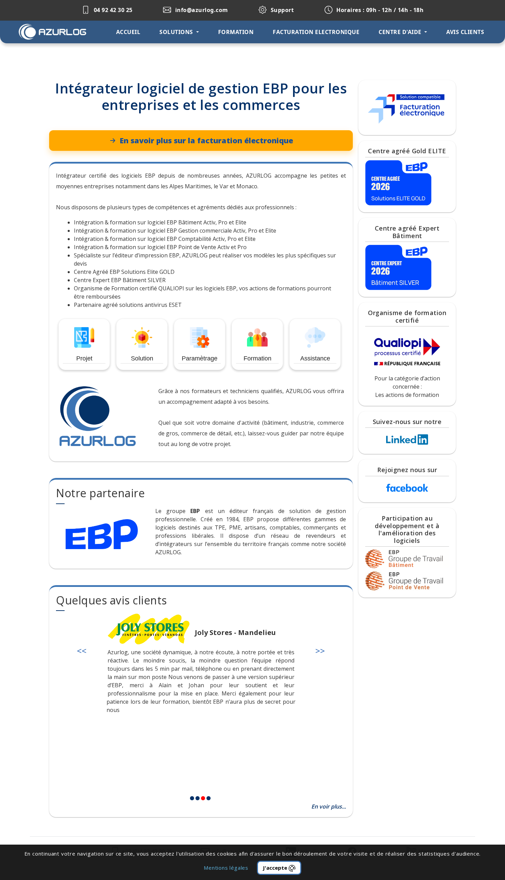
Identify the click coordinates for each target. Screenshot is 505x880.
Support (281, 10)
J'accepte (276, 867)
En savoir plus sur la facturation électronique (206, 140)
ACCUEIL (128, 32)
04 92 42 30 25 (112, 10)
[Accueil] (59, 32)
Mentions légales (226, 867)
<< (82, 650)
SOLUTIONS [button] (176, 32)
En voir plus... (328, 806)
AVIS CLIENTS (465, 32)
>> (320, 650)
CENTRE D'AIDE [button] (401, 32)
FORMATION (236, 32)
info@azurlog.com (200, 10)
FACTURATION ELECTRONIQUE (316, 32)
